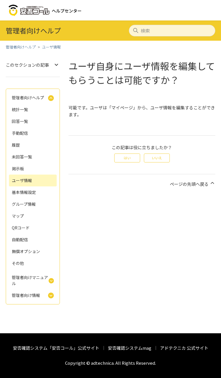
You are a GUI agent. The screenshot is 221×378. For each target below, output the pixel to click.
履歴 (16, 145)
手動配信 (20, 133)
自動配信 (20, 239)
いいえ (157, 157)
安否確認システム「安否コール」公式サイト (56, 348)
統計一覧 (20, 109)
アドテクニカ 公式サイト (184, 348)
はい (127, 157)
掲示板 (18, 168)
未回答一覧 (22, 157)
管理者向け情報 (26, 295)
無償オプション (26, 251)
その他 (18, 263)
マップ (18, 216)
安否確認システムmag (129, 348)
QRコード (21, 228)
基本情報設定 (24, 192)
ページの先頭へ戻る (189, 184)
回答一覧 (20, 121)
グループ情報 (24, 204)
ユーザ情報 (51, 47)
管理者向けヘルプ (21, 47)
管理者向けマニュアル (30, 280)
